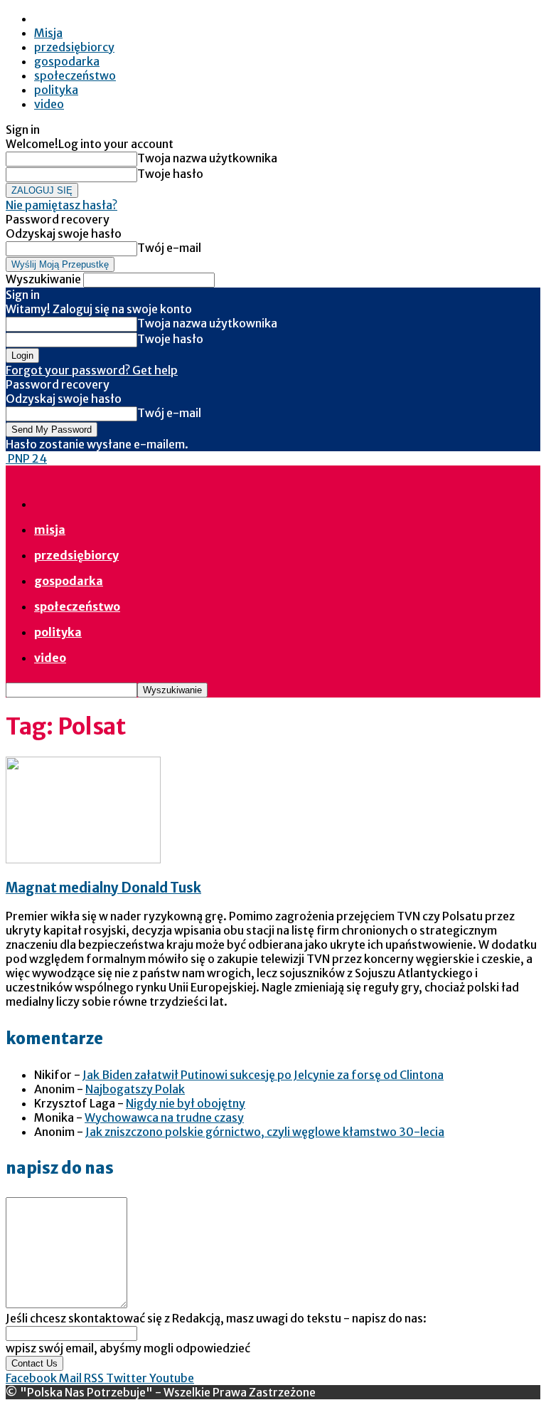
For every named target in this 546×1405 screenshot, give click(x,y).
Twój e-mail (169, 248)
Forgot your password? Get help (92, 370)
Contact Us (34, 1363)
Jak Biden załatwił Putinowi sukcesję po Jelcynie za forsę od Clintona (263, 1075)
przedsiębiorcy (74, 47)
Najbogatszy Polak (135, 1089)
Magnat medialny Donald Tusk (103, 888)
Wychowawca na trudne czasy (164, 1117)
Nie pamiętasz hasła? (61, 205)
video (49, 104)
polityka (56, 90)
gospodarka (67, 61)
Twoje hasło (170, 174)
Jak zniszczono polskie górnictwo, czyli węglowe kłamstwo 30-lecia (264, 1132)
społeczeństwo (75, 75)
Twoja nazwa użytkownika (207, 158)
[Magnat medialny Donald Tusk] (83, 859)
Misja (48, 33)
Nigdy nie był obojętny (185, 1103)
